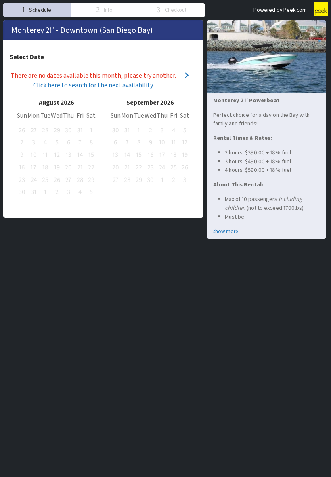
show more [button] (225, 231)
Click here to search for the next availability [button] (93, 85)
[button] (37, 10)
